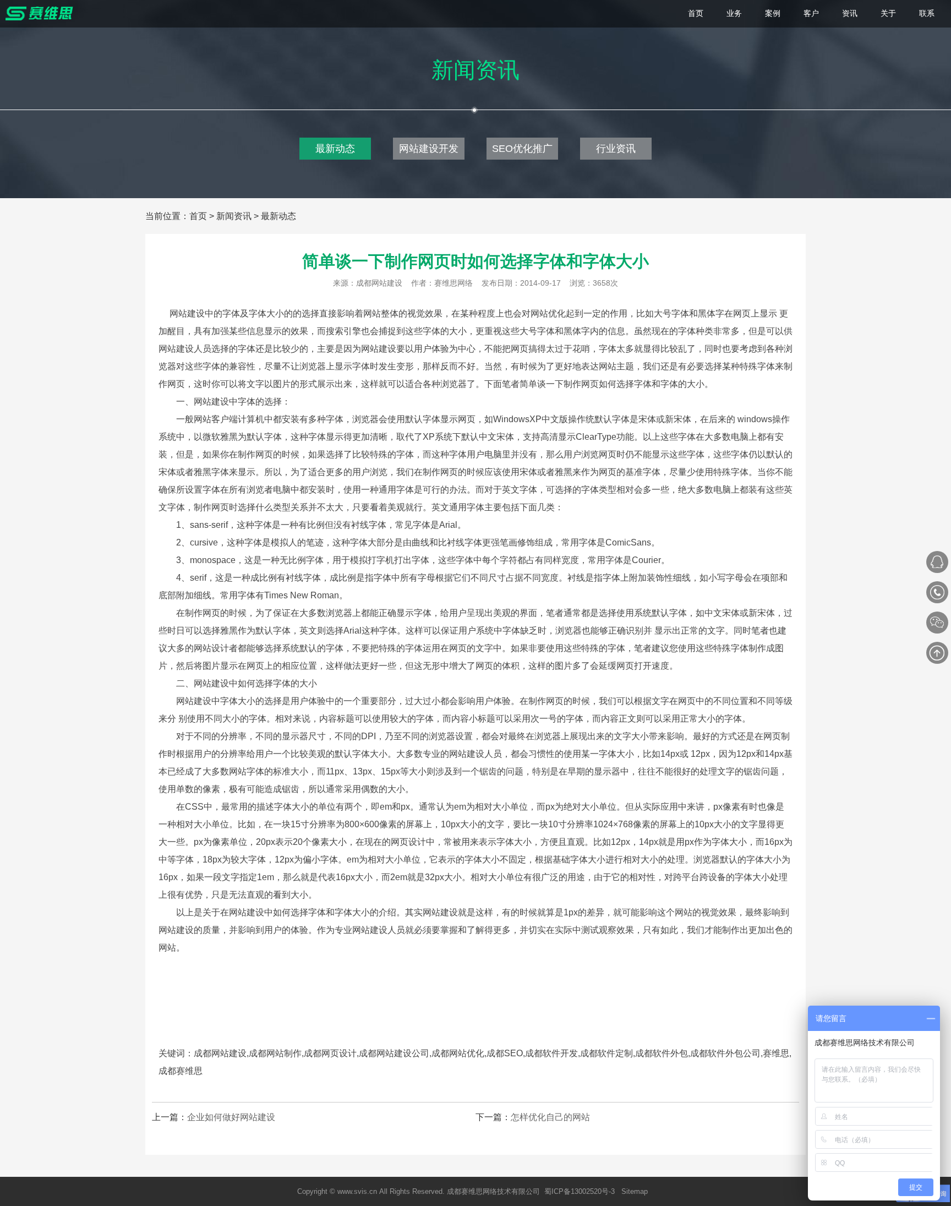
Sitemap (634, 1191)
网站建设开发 (428, 148)
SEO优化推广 (522, 148)
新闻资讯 (234, 216)
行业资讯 (616, 148)
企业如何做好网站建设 (231, 1117)
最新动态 (335, 148)
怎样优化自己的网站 (550, 1117)
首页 (198, 216)
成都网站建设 (379, 283)
